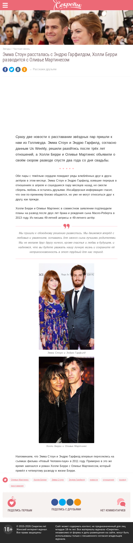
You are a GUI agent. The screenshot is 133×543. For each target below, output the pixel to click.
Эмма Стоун (58, 480)
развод (122, 480)
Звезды (7, 48)
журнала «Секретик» (107, 529)
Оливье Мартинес (20, 480)
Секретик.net (39, 526)
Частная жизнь (21, 48)
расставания (17, 486)
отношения (108, 480)
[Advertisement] (66, 105)
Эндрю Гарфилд (77, 480)
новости (94, 480)
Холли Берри (40, 480)
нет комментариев (112, 510)
